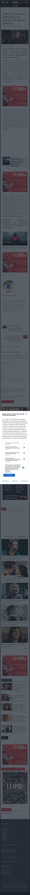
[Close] (26, 414)
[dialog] (15, 447)
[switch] (23, 447)
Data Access (15, 481)
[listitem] (15, 443)
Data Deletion (5, 481)
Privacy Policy (24, 481)
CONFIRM (9, 475)
